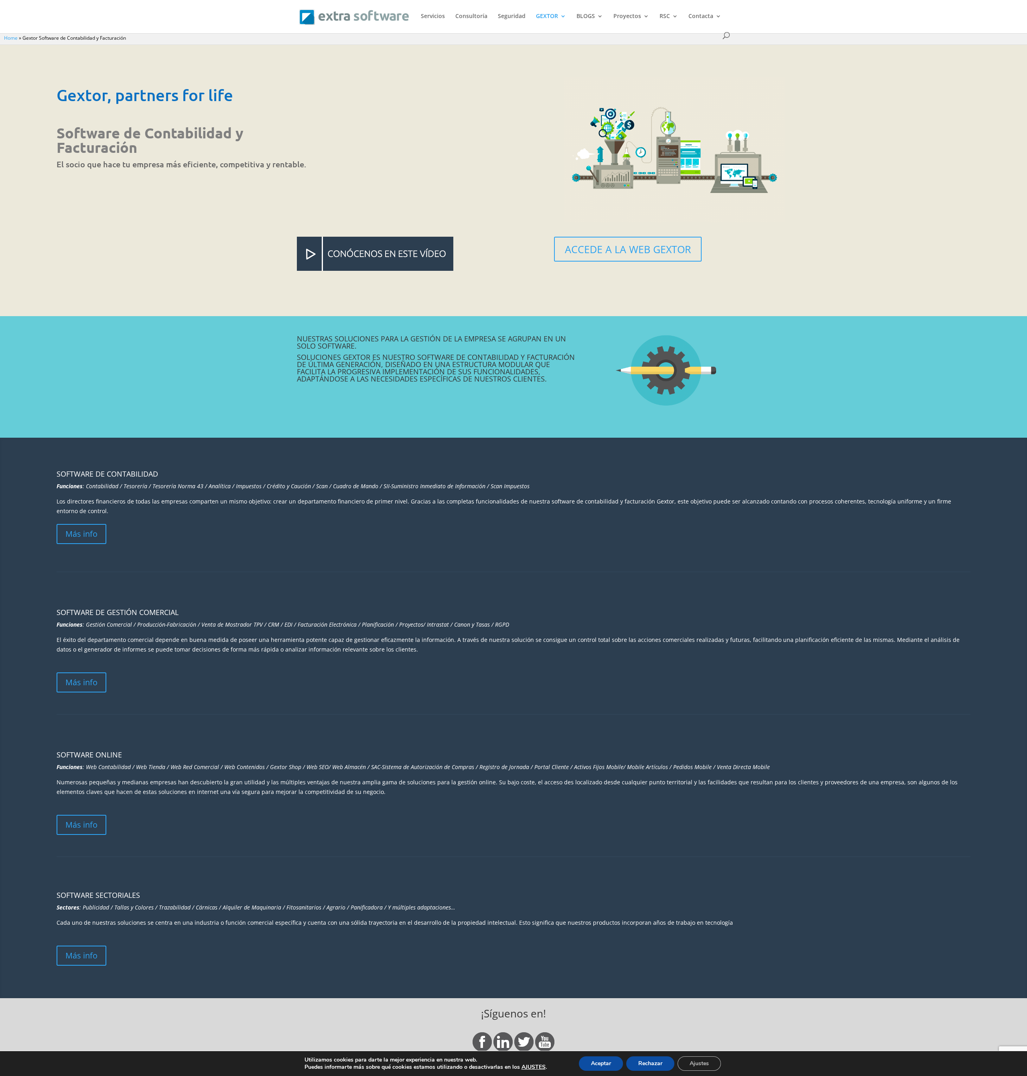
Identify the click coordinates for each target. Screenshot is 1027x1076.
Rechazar (650, 1063)
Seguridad (512, 16)
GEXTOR (547, 16)
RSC (665, 16)
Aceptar (601, 1063)
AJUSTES (534, 1067)
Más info (81, 533)
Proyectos (627, 16)
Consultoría (471, 16)
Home (11, 38)
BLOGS (585, 16)
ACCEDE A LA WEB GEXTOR (628, 249)
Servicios (433, 16)
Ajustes (699, 1063)
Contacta (700, 16)
